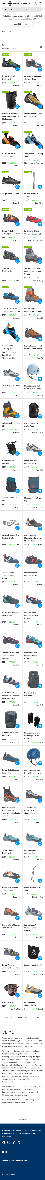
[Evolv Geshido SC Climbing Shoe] (11, 255)
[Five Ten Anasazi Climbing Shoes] (33, 559)
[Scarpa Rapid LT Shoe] (11, 180)
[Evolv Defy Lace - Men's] (11, 372)
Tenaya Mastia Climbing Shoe (7, 347)
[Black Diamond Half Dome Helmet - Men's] (33, 372)
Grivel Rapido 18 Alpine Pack (31, 424)
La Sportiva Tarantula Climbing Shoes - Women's (10, 655)
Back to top (22, 1119)
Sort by (4, 45)
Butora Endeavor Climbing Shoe (8, 851)
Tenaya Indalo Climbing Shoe (33, 155)
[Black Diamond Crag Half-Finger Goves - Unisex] (33, 719)
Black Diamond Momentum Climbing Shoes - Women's (10, 695)
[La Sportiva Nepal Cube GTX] (11, 409)
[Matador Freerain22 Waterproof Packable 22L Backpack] (11, 100)
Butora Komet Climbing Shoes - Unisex (33, 1003)
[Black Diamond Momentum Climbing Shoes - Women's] (11, 679)
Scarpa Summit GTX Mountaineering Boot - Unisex (33, 271)
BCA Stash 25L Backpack (30, 694)
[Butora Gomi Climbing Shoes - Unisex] (11, 599)
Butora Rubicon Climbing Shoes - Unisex (31, 655)
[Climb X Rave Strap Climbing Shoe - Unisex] (11, 295)
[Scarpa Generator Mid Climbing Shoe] (33, 100)
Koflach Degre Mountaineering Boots (33, 309)
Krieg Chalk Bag (8, 1002)
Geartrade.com (11, 1174)
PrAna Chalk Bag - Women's (9, 461)
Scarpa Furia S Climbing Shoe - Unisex (11, 232)
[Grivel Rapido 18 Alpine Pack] (33, 409)
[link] (9, 1017)
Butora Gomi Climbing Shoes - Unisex (11, 613)
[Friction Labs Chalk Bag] (33, 951)
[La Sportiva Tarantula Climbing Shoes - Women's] (11, 639)
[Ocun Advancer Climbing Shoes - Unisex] (11, 559)
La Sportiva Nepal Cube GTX (11, 424)
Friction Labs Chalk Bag (33, 965)
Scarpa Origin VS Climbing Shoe (8, 77)
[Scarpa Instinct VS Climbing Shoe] (11, 140)
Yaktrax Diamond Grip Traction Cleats (10, 536)
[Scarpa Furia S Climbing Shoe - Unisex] (11, 217)
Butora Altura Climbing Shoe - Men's (11, 926)
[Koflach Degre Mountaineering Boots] (33, 295)
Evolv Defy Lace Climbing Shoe (30, 461)
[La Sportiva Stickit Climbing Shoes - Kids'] (33, 217)
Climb (9, 31)
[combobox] (22, 9)
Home (4, 31)
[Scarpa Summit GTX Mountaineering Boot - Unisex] (33, 255)
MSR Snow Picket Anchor (31, 195)
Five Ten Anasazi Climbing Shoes (30, 573)
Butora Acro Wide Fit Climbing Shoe (10, 888)
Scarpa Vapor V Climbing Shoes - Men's (11, 966)
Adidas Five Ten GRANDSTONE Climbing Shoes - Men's (33, 810)
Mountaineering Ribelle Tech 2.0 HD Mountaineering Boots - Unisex (11, 811)
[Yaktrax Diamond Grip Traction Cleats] (11, 521)
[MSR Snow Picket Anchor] (33, 180)
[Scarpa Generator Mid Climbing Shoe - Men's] (33, 332)
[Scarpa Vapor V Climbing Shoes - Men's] (11, 951)
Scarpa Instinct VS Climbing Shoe (9, 154)
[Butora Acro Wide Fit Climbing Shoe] (11, 874)
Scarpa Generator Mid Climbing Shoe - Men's (33, 347)
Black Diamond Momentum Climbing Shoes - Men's (32, 538)
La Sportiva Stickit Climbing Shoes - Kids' (33, 232)
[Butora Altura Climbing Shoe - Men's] (11, 911)
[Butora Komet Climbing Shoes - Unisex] (33, 989)
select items (14, 19)
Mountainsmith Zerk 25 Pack (11, 499)
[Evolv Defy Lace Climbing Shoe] (33, 447)
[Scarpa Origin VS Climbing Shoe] (11, 62)
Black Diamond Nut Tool (32, 889)
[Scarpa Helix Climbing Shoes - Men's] (11, 756)
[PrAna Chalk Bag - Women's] (11, 447)
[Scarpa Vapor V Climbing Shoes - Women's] (33, 911)
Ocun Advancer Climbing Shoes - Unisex (8, 575)
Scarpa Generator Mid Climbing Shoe (33, 114)
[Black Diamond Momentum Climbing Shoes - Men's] (33, 521)
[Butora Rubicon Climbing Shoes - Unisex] (33, 639)
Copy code (29, 24)
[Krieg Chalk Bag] (11, 989)
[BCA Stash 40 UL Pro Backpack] (11, 719)
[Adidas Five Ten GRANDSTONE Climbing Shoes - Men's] (33, 794)
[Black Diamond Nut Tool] (33, 874)
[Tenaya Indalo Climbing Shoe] (33, 140)
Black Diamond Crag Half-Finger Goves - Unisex (32, 736)
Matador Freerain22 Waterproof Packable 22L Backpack (10, 116)
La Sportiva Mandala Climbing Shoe (32, 77)
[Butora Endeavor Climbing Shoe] (11, 837)
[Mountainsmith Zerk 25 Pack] (11, 484)
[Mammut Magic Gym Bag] (33, 484)
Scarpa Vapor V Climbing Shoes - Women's (31, 928)
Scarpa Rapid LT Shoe (10, 193)
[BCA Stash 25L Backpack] (33, 679)
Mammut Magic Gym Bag (32, 499)
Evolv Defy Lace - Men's (11, 386)
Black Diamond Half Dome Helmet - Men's (32, 387)
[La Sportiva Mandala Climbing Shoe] (33, 62)
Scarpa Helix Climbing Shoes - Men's (10, 771)
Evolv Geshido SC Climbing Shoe (8, 269)
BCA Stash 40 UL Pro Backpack (10, 734)
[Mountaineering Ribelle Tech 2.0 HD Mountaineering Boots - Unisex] (11, 794)
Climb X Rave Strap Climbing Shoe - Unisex (11, 309)
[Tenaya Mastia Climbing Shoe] (11, 332)
